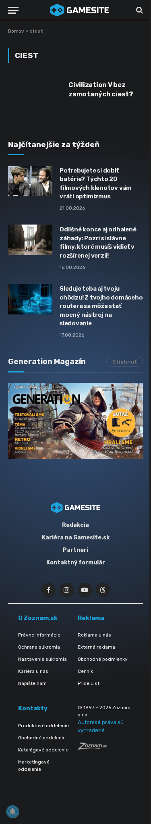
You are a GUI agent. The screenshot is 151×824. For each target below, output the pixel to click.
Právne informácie (39, 635)
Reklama (91, 618)
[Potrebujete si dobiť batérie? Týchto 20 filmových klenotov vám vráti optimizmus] (30, 181)
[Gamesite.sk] (79, 10)
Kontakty (33, 708)
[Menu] (13, 10)
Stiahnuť (124, 362)
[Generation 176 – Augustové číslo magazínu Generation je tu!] (75, 421)
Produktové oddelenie (43, 725)
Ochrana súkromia (39, 647)
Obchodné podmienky (103, 659)
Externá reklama (96, 647)
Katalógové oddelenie (43, 750)
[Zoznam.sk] (92, 748)
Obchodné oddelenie (42, 738)
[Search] (138, 10)
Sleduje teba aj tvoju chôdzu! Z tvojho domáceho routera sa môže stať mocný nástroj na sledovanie (101, 306)
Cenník (85, 671)
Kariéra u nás (33, 671)
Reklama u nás (94, 635)
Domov (16, 31)
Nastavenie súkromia (42, 659)
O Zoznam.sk (38, 618)
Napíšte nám (32, 683)
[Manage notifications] (12, 811)
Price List (88, 683)
